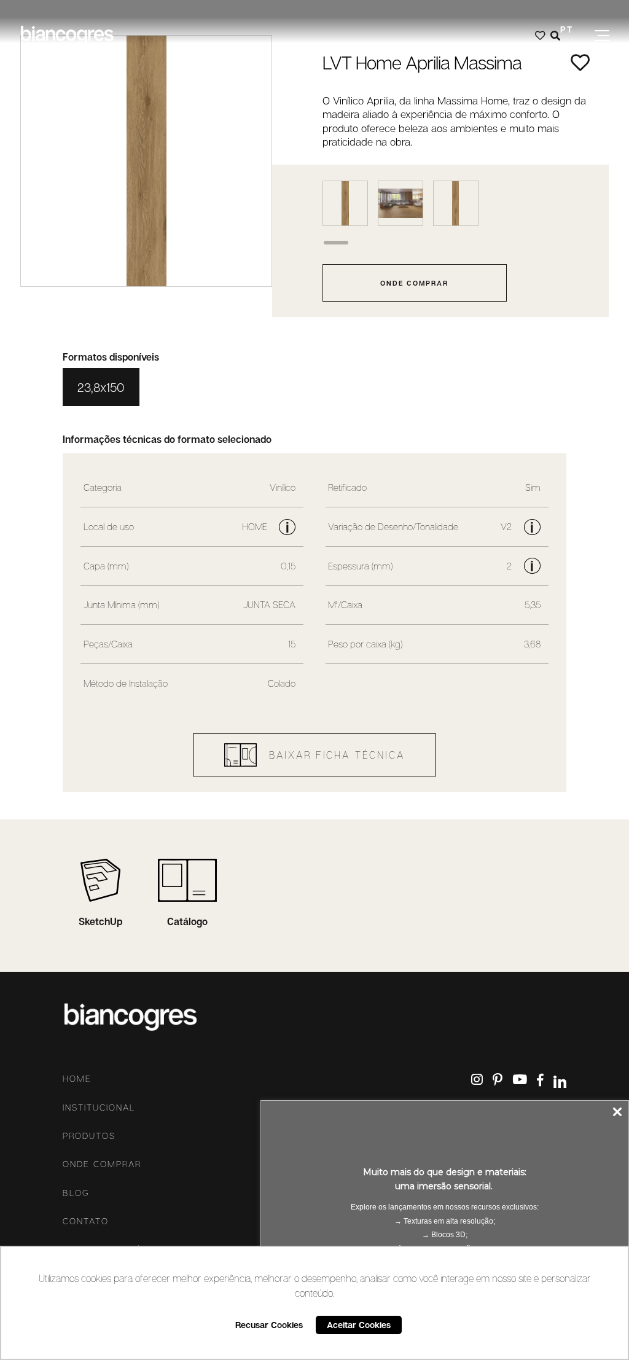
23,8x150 (101, 387)
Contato (86, 1221)
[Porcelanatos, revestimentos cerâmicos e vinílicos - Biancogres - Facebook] (540, 1080)
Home (77, 1078)
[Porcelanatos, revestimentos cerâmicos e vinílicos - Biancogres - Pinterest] (497, 1079)
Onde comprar (102, 1164)
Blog (76, 1193)
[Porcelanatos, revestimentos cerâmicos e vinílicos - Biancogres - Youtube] (519, 1079)
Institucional (99, 1107)
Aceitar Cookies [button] (359, 1324)
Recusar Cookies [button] (269, 1324)
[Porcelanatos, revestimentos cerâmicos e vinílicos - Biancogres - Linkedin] (559, 1081)
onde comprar (414, 283)
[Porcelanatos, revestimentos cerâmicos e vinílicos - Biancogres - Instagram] (477, 1079)
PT (566, 29)
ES (566, 47)
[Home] (67, 35)
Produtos (89, 1135)
